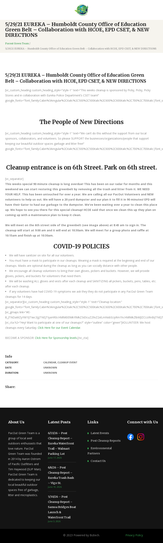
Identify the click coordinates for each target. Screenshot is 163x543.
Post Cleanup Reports (105, 440)
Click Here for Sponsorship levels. (56, 338)
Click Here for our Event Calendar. (60, 328)
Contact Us (98, 461)
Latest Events (100, 433)
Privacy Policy (134, 535)
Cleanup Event (67, 362)
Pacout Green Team (17, 43)
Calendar (49, 362)
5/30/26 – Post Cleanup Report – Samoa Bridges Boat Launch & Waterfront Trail (62, 507)
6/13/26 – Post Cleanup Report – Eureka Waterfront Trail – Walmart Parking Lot (61, 443)
